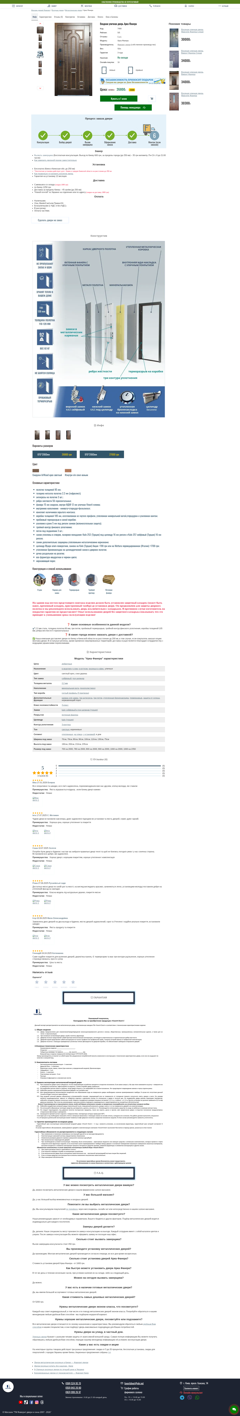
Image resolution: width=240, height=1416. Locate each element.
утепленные (67, 734)
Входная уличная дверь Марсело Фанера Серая (192, 31)
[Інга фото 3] (49, 834)
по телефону (72, 1209)
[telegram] (183, 1398)
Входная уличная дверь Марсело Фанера (192, 94)
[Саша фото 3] (49, 869)
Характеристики (45, 16)
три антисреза (85, 698)
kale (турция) (68, 720)
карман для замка (70, 698)
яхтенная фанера (70, 715)
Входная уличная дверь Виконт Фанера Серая (192, 52)
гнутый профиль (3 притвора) (75, 693)
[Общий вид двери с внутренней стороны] (58, 435)
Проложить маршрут (191, 1388)
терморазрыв (136, 698)
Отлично (73, 987)
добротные (67, 664)
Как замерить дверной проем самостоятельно (55, 160)
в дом (75, 669)
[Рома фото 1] (37, 904)
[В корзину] (152, 98)
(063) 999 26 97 (73, 1392)
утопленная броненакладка (116, 698)
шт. (120, 37)
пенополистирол (87, 688)
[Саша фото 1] (37, 869)
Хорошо (64, 987)
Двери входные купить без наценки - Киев (53, 1366)
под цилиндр (78, 678)
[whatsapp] (198, 1398)
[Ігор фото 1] (37, 939)
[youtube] (20, 1403)
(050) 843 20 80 (73, 1387)
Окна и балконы (112, 16)
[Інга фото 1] (37, 834)
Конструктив (70, 16)
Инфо (35, 16)
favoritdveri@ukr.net (134, 1383)
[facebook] (31, 1403)
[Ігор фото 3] (49, 939)
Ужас (37, 987)
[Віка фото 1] (37, 802)
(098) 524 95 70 (73, 1383)
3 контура (66, 725)
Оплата (100, 16)
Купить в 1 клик (119, 98)
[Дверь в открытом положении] (68, 435)
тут (109, 1352)
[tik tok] (26, 1403)
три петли (97, 698)
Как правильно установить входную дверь (53, 174)
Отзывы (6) (58, 16)
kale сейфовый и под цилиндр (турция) (80, 710)
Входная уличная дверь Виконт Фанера (192, 73)
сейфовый (67, 678)
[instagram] (37, 1403)
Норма (55, 987)
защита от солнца (151, 698)
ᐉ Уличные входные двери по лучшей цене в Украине (59, 1369)
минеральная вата (70, 688)
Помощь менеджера (130, 107)
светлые (66, 729)
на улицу (78, 734)
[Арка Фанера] (73, 59)
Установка (81, 16)
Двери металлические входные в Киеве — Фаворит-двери (61, 1362)
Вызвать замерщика (43, 155)
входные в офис (96, 669)
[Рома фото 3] (49, 904)
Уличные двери (39, 1337)
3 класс (65, 705)
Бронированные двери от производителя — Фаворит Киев (61, 1373)
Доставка (91, 16)
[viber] (190, 1398)
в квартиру (67, 669)
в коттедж (83, 669)
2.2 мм (65, 683)
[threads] (42, 1403)
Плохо (45, 987)
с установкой (89, 734)
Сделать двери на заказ (50, 220)
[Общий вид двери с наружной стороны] (37, 435)
